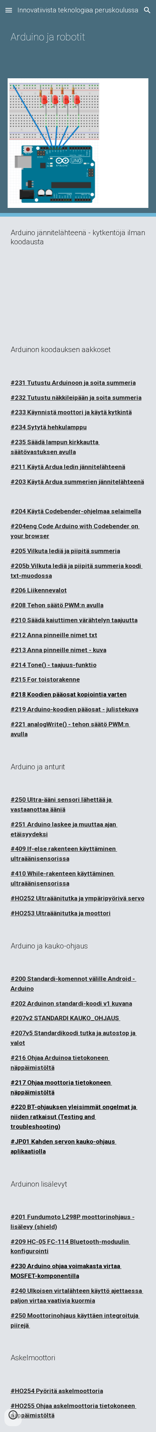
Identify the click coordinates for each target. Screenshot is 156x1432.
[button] (8, 10)
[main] (78, 35)
